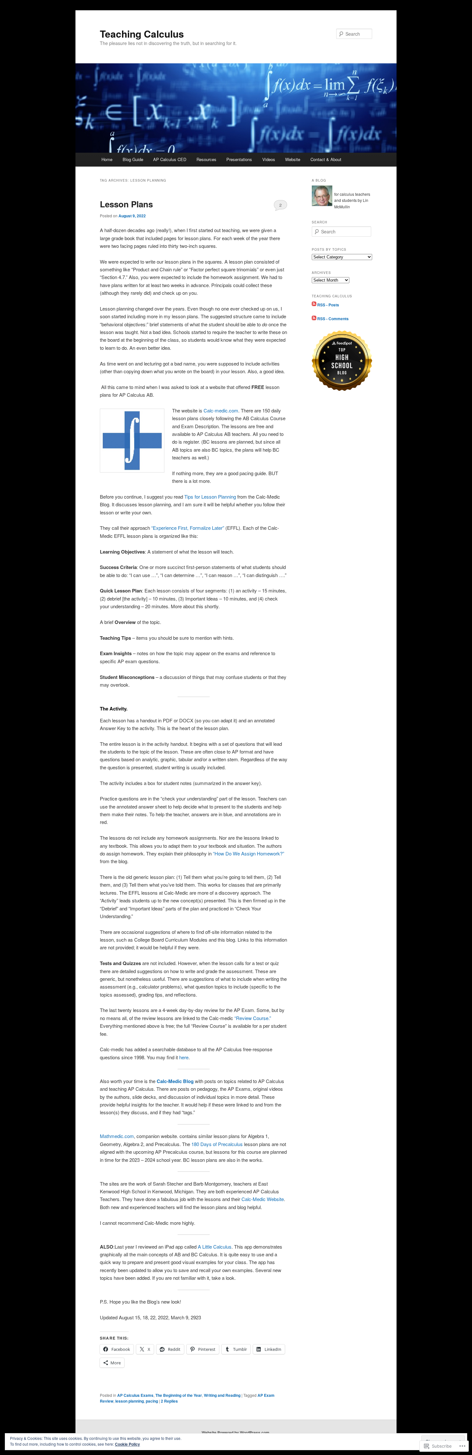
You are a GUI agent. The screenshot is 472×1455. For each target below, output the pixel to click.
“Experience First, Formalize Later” (187, 527)
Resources (206, 159)
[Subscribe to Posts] (314, 304)
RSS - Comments (333, 318)
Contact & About (325, 159)
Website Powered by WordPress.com (235, 1432)
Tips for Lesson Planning (210, 496)
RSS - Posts (328, 304)
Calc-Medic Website (262, 1199)
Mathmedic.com (117, 1136)
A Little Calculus (215, 1246)
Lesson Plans (126, 204)
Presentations (239, 159)
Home (106, 159)
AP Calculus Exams (135, 1395)
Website (292, 159)
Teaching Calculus (142, 34)
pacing (152, 1401)
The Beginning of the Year (178, 1395)
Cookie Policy (127, 1444)
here (183, 1057)
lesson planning (129, 1401)
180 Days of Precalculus (217, 1144)
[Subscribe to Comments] (314, 318)
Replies (169, 1401)
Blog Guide (133, 159)
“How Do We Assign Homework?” (248, 853)
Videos (268, 159)
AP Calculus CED (169, 159)
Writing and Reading (222, 1395)
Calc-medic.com (221, 410)
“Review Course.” (252, 1018)
